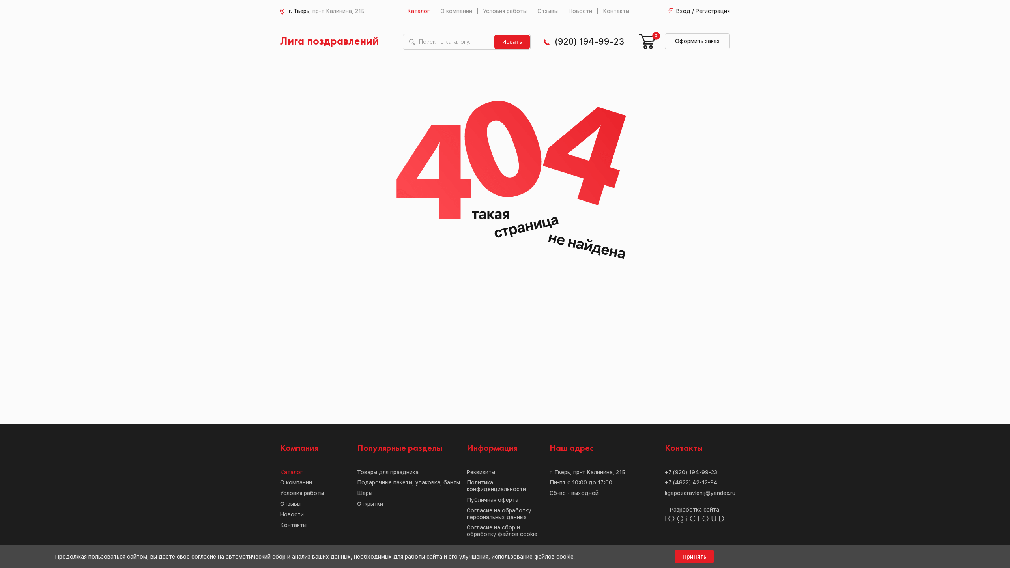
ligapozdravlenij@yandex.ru (700, 493)
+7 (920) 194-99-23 (691, 472)
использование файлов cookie (533, 556)
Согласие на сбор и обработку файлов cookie (502, 530)
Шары (364, 493)
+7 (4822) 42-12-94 (691, 482)
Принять (694, 556)
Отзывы (547, 11)
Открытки (370, 504)
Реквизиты (481, 472)
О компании (456, 11)
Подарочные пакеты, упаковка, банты (408, 482)
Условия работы (505, 11)
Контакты (616, 11)
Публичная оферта (492, 500)
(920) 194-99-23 (589, 42)
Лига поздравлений (329, 41)
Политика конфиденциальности (496, 485)
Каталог (418, 11)
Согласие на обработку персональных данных (499, 513)
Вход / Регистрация (703, 11)
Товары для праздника (388, 472)
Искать (512, 42)
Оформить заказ (697, 41)
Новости (580, 11)
